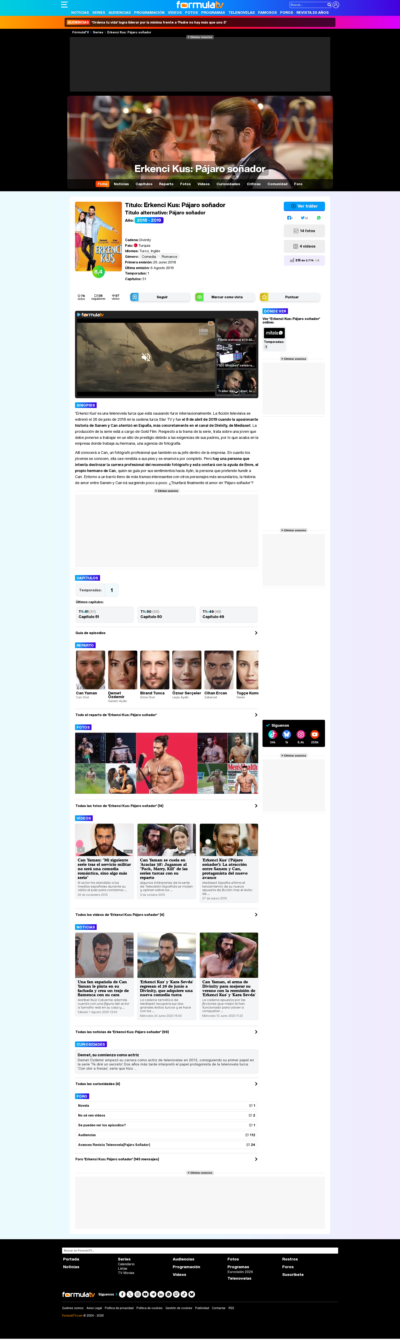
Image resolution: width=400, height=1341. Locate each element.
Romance (169, 256)
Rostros (290, 1259)
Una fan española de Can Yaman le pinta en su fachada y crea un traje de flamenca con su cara (103, 988)
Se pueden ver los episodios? (102, 1125)
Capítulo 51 (89, 616)
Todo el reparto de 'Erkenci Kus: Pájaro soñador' (116, 714)
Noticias (80, 12)
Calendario (126, 1264)
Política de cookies (149, 1308)
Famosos (267, 12)
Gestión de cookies (178, 1308)
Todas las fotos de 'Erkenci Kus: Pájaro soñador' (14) (119, 805)
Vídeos (175, 12)
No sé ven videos (91, 1115)
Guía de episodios (90, 632)
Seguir (162, 297)
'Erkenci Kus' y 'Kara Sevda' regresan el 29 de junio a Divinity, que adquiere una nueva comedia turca (166, 988)
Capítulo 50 (151, 616)
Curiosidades (91, 1044)
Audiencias (120, 12)
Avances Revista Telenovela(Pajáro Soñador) (114, 1144)
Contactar (219, 1308)
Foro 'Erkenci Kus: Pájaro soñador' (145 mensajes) (117, 1159)
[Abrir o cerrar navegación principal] (64, 5)
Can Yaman (86, 693)
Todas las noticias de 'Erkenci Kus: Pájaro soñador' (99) (122, 1031)
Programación (149, 12)
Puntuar (292, 297)
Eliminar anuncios (201, 37)
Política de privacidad (119, 1308)
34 (306, 218)
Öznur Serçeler (186, 693)
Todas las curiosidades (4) (97, 1083)
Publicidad (202, 1308)
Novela (83, 1105)
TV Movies (126, 1272)
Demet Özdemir (116, 694)
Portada (71, 1259)
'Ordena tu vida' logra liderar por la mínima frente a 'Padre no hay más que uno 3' (147, 22)
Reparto (85, 645)
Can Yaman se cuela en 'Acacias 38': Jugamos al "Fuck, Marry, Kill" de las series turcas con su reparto (164, 868)
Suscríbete (293, 1274)
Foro (82, 1096)
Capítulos (87, 577)
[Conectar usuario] (335, 4)
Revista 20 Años (312, 12)
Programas (213, 12)
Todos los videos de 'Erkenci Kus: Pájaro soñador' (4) (119, 914)
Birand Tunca (152, 693)
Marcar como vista (227, 297)
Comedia (149, 256)
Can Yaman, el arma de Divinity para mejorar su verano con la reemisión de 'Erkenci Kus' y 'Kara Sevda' (228, 988)
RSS (231, 1308)
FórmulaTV (80, 32)
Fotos (191, 12)
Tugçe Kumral (249, 693)
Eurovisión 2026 (240, 1271)
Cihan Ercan (215, 693)
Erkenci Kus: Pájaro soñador (129, 32)
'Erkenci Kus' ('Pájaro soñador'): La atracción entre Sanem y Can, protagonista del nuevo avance (225, 868)
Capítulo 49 (213, 616)
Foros (286, 12)
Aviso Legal (94, 1308)
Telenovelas (241, 12)
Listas (122, 1268)
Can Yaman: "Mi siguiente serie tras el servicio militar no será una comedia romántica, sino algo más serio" (104, 868)
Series (98, 12)
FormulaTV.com (72, 1315)
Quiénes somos (73, 1308)
